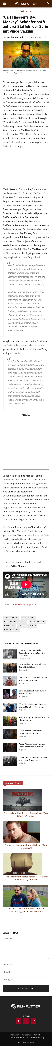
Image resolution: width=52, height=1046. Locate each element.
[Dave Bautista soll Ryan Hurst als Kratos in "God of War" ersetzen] (10, 694)
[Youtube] (33, 1021)
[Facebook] (18, 1021)
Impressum (14, 1035)
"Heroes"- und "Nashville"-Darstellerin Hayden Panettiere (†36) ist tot (33, 653)
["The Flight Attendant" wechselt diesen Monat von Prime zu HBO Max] (10, 707)
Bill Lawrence (37, 621)
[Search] (48, 3)
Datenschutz (26, 1035)
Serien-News (26, 11)
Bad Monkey (28, 617)
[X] (26, 1021)
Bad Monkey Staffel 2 (15, 621)
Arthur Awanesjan (16, 37)
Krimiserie (9, 625)
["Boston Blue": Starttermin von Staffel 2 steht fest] (10, 667)
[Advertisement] (26, 443)
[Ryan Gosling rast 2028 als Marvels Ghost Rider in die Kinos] (10, 721)
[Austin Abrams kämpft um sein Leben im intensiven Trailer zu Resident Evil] (10, 747)
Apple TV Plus (11, 617)
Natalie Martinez (27, 625)
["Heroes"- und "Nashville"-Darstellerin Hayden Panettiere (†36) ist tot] (10, 654)
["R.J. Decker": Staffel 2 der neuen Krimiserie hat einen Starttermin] (10, 681)
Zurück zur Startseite (16, 1038)
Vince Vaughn (11, 629)
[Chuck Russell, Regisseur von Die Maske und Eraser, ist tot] (10, 761)
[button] (4, 3)
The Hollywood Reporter (23, 604)
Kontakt (37, 1035)
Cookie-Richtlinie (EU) (35, 1038)
